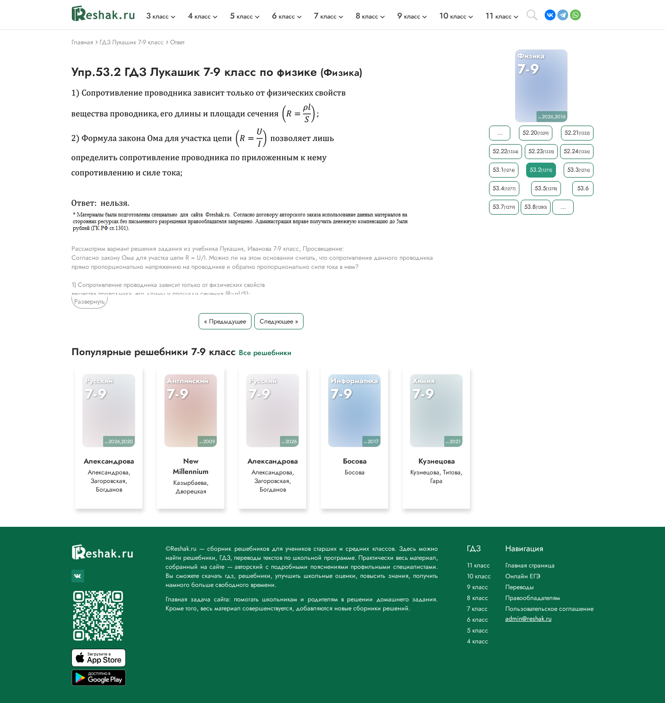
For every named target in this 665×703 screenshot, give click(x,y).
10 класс (479, 576)
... (500, 132)
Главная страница (530, 565)
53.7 (504, 206)
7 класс (477, 608)
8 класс (477, 597)
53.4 (504, 188)
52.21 (577, 132)
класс (157, 16)
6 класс (477, 619)
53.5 (546, 188)
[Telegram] (562, 14)
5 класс (477, 630)
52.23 (541, 151)
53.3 (578, 169)
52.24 (577, 151)
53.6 (583, 188)
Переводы (519, 586)
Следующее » (279, 321)
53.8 (535, 206)
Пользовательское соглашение (549, 608)
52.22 (505, 151)
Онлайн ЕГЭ (523, 576)
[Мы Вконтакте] (77, 576)
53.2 (541, 169)
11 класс (478, 565)
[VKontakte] (550, 14)
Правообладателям (532, 597)
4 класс (477, 641)
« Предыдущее (225, 321)
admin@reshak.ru (528, 618)
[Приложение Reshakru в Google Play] (98, 683)
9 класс (477, 586)
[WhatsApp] (575, 14)
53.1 (504, 169)
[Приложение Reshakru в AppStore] (98, 664)
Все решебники (265, 352)
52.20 (535, 132)
